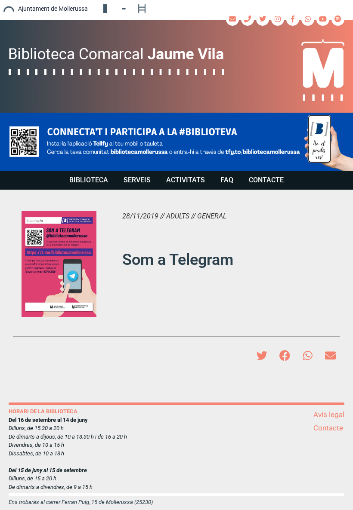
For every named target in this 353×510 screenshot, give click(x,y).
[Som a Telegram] (59, 264)
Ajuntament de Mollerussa (53, 8)
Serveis (137, 180)
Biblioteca (88, 180)
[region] (176, 142)
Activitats (185, 180)
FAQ (226, 180)
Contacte (266, 180)
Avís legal (328, 414)
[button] (176, 142)
